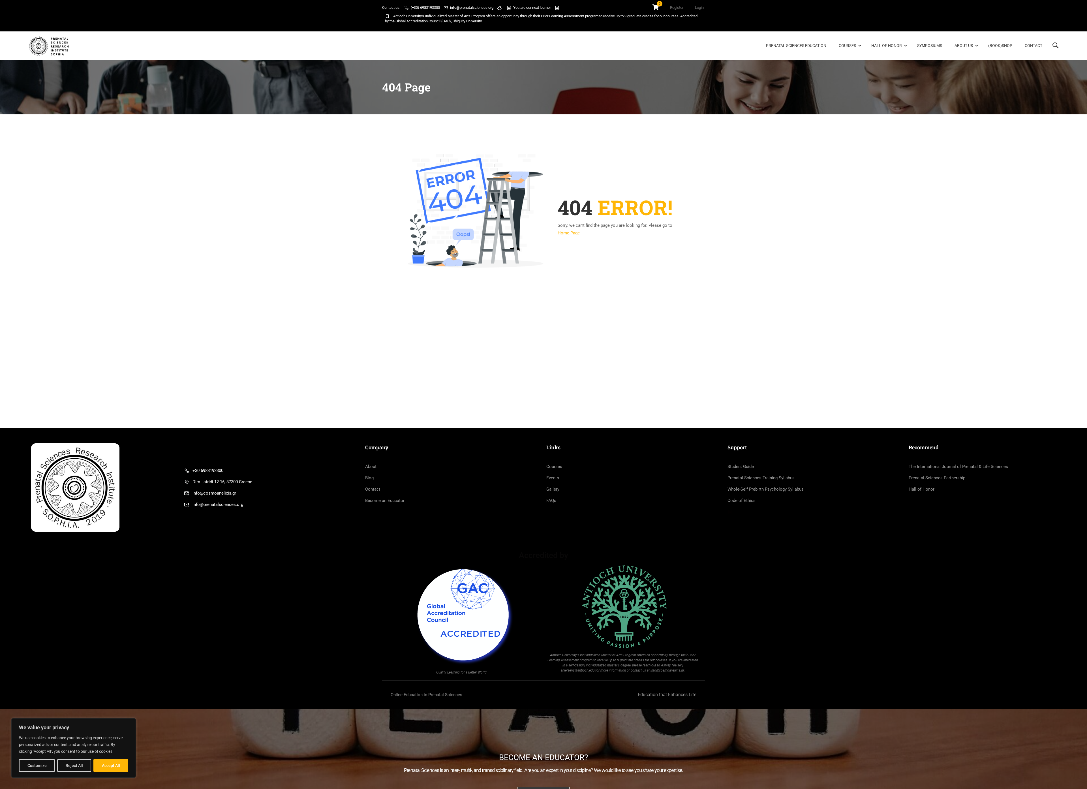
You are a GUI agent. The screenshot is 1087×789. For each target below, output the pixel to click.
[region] (73, 748)
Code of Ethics (741, 500)
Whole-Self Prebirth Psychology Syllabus (765, 489)
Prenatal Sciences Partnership (937, 477)
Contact (1033, 45)
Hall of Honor (886, 45)
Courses (847, 45)
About (370, 466)
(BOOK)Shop (1000, 45)
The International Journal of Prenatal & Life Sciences (958, 466)
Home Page (569, 233)
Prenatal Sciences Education (796, 45)
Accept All (111, 765)
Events (552, 477)
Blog (369, 477)
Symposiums (929, 45)
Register (676, 7)
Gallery (552, 489)
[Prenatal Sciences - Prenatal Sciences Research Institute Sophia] (50, 45)
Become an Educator (385, 500)
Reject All (74, 765)
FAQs (551, 500)
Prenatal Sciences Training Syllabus (761, 477)
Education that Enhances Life (667, 694)
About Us (964, 45)
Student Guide (740, 466)
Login (699, 7)
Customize (37, 765)
